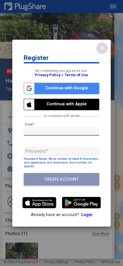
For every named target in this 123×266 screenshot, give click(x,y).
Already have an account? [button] (61, 214)
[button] (61, 88)
